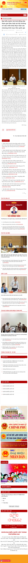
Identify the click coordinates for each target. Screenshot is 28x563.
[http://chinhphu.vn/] (14, 426)
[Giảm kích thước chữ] (25, 32)
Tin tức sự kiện (7, 18)
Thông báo (5, 356)
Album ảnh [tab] (4, 462)
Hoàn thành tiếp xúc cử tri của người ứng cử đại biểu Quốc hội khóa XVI (15, 340)
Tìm (25, 15)
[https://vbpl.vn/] (14, 436)
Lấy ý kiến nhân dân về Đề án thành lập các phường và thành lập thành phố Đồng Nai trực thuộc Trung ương (14, 162)
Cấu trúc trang (20, 525)
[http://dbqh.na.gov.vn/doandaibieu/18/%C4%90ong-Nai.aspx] (14, 445)
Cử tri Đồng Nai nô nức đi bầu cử (11, 222)
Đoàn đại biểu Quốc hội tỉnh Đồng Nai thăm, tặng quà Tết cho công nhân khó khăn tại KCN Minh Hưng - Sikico (14, 299)
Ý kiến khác (5, 502)
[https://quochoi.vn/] (14, 413)
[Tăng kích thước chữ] (4, 34)
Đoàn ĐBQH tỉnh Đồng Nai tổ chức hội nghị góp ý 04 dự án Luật (14, 306)
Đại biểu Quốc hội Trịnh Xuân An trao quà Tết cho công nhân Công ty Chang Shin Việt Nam (14, 185)
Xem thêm (3, 483)
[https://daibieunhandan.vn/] (14, 454)
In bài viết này (23, 34)
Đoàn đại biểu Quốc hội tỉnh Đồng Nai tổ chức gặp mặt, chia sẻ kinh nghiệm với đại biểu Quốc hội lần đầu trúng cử (14, 152)
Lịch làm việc (5, 382)
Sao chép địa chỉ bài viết (12, 34)
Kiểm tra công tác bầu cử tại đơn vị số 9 (13, 224)
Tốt (3, 500)
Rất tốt (4, 498)
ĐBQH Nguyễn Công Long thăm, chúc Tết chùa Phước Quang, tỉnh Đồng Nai (13, 348)
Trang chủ (7, 525)
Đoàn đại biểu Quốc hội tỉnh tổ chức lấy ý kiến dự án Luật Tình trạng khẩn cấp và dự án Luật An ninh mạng (15, 302)
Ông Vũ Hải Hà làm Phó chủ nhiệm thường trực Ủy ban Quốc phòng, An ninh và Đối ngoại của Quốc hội (14, 157)
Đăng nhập (14, 527)
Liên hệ (13, 525)
